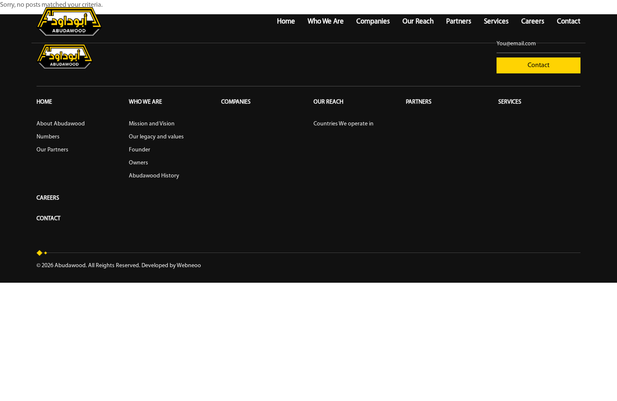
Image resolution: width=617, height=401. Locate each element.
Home (286, 21)
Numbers (48, 137)
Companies (373, 21)
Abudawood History (154, 176)
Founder (139, 150)
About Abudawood (61, 124)
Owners (138, 163)
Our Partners (52, 150)
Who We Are (326, 21)
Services (496, 21)
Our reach (328, 102)
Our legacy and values (156, 137)
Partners (458, 21)
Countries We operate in (344, 124)
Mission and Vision (152, 124)
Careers (532, 21)
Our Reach (418, 21)
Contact (568, 21)
